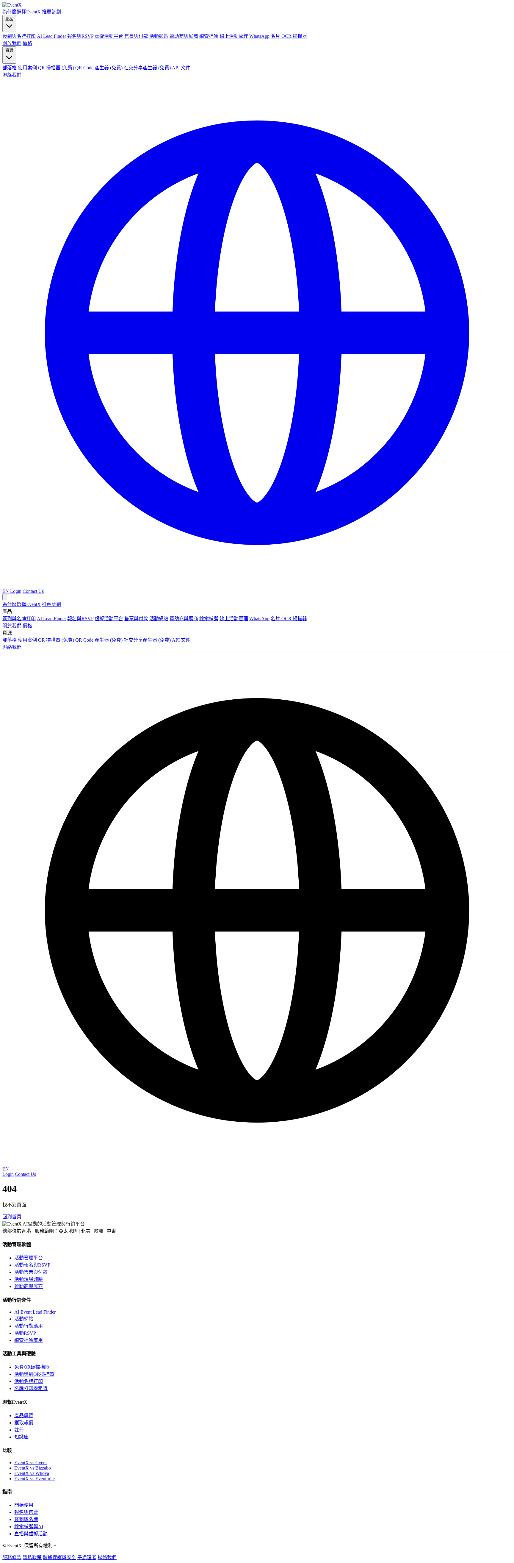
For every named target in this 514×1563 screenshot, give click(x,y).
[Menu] (4, 597)
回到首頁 (11, 1216)
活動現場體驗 (28, 1279)
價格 (27, 43)
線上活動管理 (234, 36)
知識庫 (21, 1436)
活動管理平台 (28, 1257)
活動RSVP (25, 1333)
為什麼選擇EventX (21, 11)
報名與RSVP (80, 36)
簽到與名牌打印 (19, 36)
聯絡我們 (11, 74)
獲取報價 (23, 1422)
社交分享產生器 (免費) (147, 67)
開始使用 (23, 1505)
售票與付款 (136, 36)
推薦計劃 (51, 11)
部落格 (9, 67)
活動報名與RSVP (32, 1264)
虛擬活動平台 (109, 36)
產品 (9, 19)
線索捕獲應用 (28, 1340)
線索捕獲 (208, 36)
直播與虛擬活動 (31, 1533)
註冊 (19, 1429)
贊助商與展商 (184, 36)
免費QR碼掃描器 (32, 1367)
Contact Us (33, 591)
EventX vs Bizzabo (32, 1467)
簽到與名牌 (26, 1519)
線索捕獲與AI (28, 1526)
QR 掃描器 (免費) (56, 67)
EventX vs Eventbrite (34, 1478)
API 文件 (181, 67)
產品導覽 (23, 1415)
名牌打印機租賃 (31, 1388)
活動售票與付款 (31, 1272)
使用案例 (27, 67)
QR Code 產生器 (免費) (99, 67)
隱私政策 (32, 1557)
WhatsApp (259, 36)
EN (5, 1168)
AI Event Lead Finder (35, 1312)
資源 (9, 50)
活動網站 (158, 36)
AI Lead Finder (51, 36)
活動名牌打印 (28, 1381)
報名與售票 (26, 1512)
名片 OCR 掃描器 (289, 36)
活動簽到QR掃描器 (34, 1374)
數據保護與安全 (59, 1557)
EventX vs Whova (31, 1473)
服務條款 (11, 1557)
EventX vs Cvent (30, 1462)
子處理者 (86, 1557)
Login (15, 591)
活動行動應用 (28, 1325)
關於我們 (11, 43)
